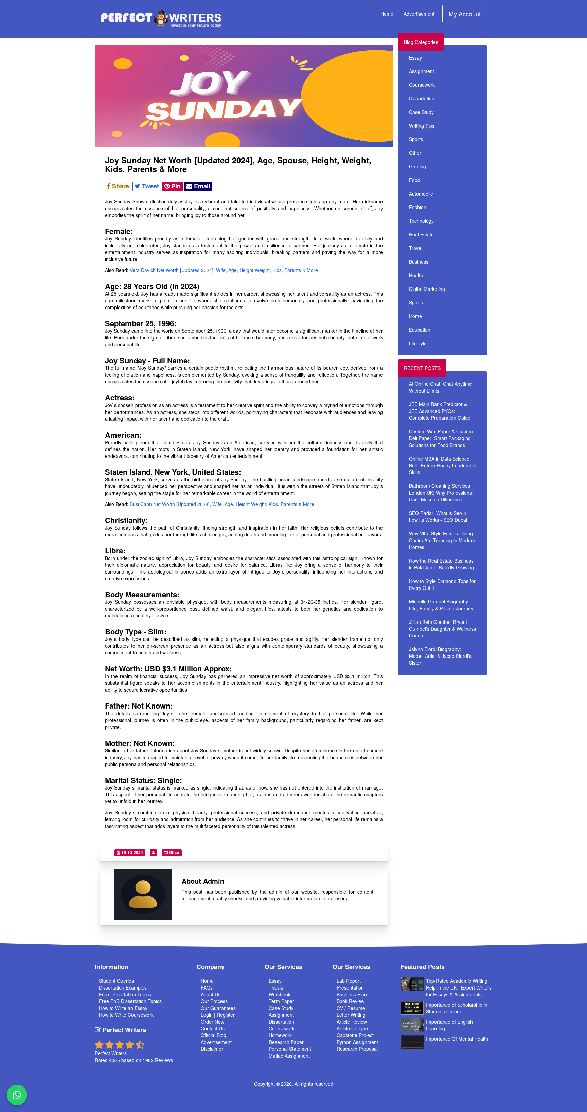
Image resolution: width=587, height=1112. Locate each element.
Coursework (422, 84)
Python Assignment (357, 1042)
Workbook (279, 994)
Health (416, 275)
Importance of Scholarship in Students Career (456, 1008)
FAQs (207, 987)
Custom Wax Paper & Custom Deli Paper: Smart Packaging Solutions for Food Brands (441, 438)
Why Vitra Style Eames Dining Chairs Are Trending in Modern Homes (442, 540)
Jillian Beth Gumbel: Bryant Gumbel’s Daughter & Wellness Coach (442, 628)
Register (226, 1014)
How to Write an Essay (123, 1008)
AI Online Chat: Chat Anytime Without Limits (440, 387)
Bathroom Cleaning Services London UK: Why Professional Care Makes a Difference (441, 492)
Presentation (350, 987)
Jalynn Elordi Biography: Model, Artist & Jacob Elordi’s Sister (440, 656)
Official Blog (213, 1035)
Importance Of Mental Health (457, 1038)
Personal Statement (290, 1048)
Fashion (417, 207)
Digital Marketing (427, 288)
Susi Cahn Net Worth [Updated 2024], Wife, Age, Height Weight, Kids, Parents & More (222, 504)
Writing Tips (421, 125)
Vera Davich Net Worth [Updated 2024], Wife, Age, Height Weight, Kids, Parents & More (224, 270)
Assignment (421, 71)
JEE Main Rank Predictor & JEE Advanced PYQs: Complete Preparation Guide (439, 411)
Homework (280, 1035)
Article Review (352, 1021)
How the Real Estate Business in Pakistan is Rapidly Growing (441, 564)
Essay (415, 57)
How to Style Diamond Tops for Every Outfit (442, 584)
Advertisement (419, 13)
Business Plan (352, 994)
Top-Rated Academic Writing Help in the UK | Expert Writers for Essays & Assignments (459, 987)
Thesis (276, 987)
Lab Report (349, 980)
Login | (209, 1014)
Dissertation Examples (123, 987)
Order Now (212, 1021)
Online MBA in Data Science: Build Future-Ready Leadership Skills (442, 465)
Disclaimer (212, 1048)
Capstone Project (355, 1035)
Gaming (417, 166)
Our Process (214, 1001)
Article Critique (352, 1028)
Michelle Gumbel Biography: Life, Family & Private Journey (441, 605)
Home (386, 13)
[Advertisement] (459, 726)
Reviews (164, 1060)
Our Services (283, 966)
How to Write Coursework (126, 1014)
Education (419, 329)
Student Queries (116, 980)
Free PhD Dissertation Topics (130, 1001)
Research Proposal (357, 1048)
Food (414, 180)
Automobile (421, 193)
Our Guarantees (218, 1008)
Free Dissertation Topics (125, 994)
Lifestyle (418, 343)
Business (418, 261)
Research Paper (286, 1042)
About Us (210, 994)
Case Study (421, 112)
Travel (415, 248)
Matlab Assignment (289, 1055)
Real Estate (421, 234)
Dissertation (421, 98)
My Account (465, 13)
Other (174, 852)
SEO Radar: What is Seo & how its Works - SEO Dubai (438, 516)
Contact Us (213, 1028)
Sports (416, 139)
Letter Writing (351, 1014)
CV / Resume (351, 1008)
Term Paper (281, 1001)
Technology (421, 220)
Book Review (350, 1001)
